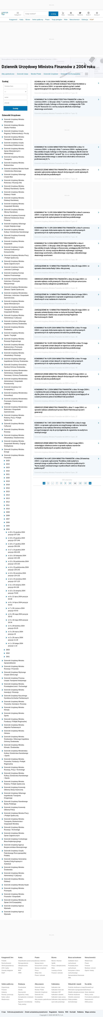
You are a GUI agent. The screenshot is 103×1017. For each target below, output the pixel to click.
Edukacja (85, 19)
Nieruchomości (75, 19)
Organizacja (5, 987)
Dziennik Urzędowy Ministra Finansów (39, 59)
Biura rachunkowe (74, 957)
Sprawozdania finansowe (76, 975)
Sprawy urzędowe (40, 968)
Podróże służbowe (74, 994)
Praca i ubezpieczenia (58, 965)
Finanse (87, 965)
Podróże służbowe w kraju (76, 987)
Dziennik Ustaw (22, 74)
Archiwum (88, 989)
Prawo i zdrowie (40, 975)
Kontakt (73, 1012)
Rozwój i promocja (7, 994)
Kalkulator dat (56, 987)
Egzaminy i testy (23, 994)
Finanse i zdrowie (57, 973)
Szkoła (20, 989)
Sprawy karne (39, 963)
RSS (66, 1012)
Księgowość (13, 19)
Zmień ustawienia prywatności (36, 1012)
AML (69, 977)
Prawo (47, 19)
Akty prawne (39, 984)
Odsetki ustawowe (74, 997)
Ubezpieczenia (23, 965)
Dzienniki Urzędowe (19, 59)
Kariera (61, 1012)
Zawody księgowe (7, 970)
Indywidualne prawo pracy (26, 960)
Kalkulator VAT (56, 992)
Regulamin (53, 1012)
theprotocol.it (89, 999)
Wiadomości (89, 960)
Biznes (28, 19)
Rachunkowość (6, 963)
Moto (65, 19)
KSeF (92, 19)
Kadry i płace (6, 997)
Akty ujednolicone (8, 74)
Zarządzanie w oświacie (25, 997)
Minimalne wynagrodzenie (76, 989)
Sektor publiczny (37, 19)
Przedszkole (22, 987)
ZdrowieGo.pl (89, 987)
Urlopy (20, 968)
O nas (4, 1012)
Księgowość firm (7, 957)
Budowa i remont (90, 968)
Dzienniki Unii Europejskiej (70, 74)
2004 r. (55, 59)
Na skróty (88, 984)
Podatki (4, 960)
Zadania (4, 992)
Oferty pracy (89, 1002)
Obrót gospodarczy (8, 965)
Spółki (53, 963)
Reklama (80, 1012)
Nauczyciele (22, 992)
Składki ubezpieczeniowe (76, 992)
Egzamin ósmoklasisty (25, 1002)
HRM (19, 973)
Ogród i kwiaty (89, 970)
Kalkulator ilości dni (58, 989)
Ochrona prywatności (15, 1012)
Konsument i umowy (41, 965)
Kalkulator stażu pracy (59, 997)
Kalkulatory (56, 984)
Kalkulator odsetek (57, 994)
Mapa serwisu (90, 1012)
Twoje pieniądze (57, 19)
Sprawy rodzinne (40, 960)
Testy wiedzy (22, 1004)
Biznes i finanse (56, 960)
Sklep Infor (38, 973)
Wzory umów (89, 994)
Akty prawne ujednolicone (43, 999)
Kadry (21, 19)
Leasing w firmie (57, 970)
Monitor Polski (36, 74)
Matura (20, 999)
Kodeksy (37, 1002)
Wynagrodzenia (23, 963)
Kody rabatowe (89, 992)
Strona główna (6, 59)
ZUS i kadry (5, 968)
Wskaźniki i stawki (74, 984)
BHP (19, 970)
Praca (37, 970)
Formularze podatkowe (92, 997)
